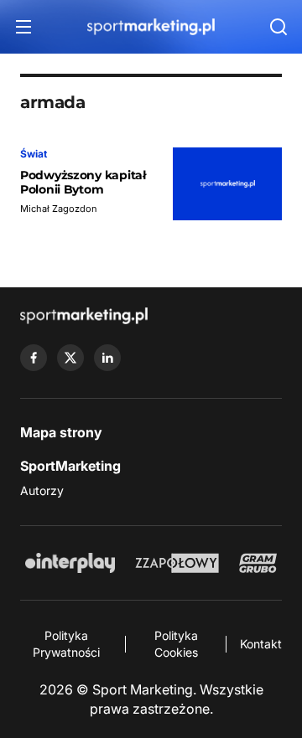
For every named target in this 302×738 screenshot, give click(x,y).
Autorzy (42, 490)
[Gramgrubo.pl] (257, 563)
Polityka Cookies (176, 643)
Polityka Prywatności (66, 643)
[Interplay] (69, 563)
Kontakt (261, 644)
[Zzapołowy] (177, 563)
